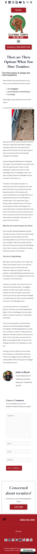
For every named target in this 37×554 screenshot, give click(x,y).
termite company (24, 326)
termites (24, 175)
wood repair (17, 312)
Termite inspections (18, 329)
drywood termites (15, 161)
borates (24, 206)
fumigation (14, 89)
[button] (18, 41)
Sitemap (18, 531)
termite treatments (19, 231)
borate (5, 192)
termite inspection (25, 499)
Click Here (18, 507)
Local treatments (15, 273)
